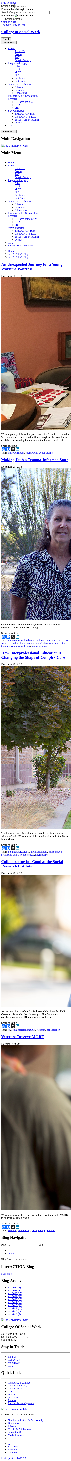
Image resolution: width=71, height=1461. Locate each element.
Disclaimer (13, 1423)
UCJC (18, 104)
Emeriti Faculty (23, 60)
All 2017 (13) (15, 1308)
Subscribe (6, 1273)
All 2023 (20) (15, 1290)
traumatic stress (39, 646)
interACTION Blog (25, 113)
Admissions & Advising (20, 84)
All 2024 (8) (14, 1287)
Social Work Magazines (27, 119)
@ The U (13, 1397)
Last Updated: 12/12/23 (13, 1458)
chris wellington (16, 452)
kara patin (60, 643)
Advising (19, 87)
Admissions (21, 93)
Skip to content (9, 2)
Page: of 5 (22, 1244)
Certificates (20, 81)
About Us (20, 51)
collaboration (55, 851)
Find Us (12, 1356)
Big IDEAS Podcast (25, 116)
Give (10, 125)
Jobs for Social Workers (20, 245)
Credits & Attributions (19, 1429)
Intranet (12, 1400)
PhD (17, 75)
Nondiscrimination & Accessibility (26, 1420)
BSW (17, 66)
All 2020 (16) (15, 1299)
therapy (42, 1230)
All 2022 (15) (15, 1293)
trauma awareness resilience (15, 646)
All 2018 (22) (15, 1305)
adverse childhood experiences (42, 640)
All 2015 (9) (14, 1314)
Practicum (20, 78)
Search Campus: (9, 12)
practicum (6, 854)
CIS (10, 1391)
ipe (9, 851)
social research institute (13, 643)
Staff (17, 57)
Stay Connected (16, 110)
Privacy (12, 1426)
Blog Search (7, 1259)
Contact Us (14, 1359)
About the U (14, 1432)
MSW (18, 72)
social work (32, 452)
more (34, 1230)
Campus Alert (8, 21)
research (41, 1029)
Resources (20, 90)
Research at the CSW (26, 218)
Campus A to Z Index (19, 1382)
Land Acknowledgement (21, 1403)
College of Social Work (20, 32)
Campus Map (15, 1388)
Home (11, 162)
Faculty (18, 54)
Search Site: (7, 5)
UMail (11, 1394)
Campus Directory (17, 1385)
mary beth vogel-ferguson (40, 643)
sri (66, 640)
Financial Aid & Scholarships (23, 95)
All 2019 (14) (15, 1302)
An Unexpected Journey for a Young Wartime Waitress (31, 266)
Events (18, 122)
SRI (17, 107)
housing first (41, 854)
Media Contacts (16, 1435)
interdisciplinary (39, 851)
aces (61, 640)
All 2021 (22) (15, 1296)
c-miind (51, 1230)
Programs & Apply (18, 63)
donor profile (46, 452)
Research (13, 98)
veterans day (24, 1230)
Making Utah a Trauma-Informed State (34, 460)
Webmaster (13, 1362)
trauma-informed (16, 640)
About (11, 48)
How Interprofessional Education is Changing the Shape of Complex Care (33, 655)
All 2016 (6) (14, 1311)
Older (11, 1253)
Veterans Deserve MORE (22, 1037)
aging (16, 854)
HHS (17, 69)
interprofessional (20, 851)
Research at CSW (24, 101)
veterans (12, 1230)
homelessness (27, 854)
